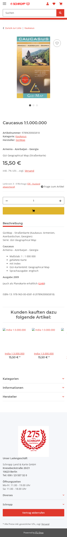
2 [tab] (33, 105)
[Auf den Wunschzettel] (57, 43)
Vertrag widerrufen (33, 512)
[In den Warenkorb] (33, 210)
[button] (47, 3)
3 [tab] (37, 105)
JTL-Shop (39, 532)
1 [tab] (30, 105)
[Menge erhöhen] (60, 200)
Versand (29, 170)
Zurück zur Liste (13, 28)
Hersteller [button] (10, 396)
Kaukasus (20, 136)
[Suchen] (60, 12)
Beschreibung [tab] (13, 223)
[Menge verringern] (6, 200)
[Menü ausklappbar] (4, 2)
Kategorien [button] (11, 378)
